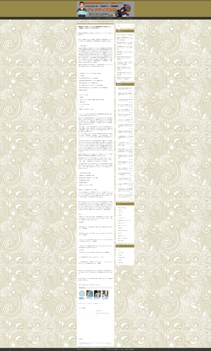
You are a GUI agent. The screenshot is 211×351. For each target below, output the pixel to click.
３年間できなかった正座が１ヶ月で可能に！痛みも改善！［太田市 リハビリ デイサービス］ (125, 63)
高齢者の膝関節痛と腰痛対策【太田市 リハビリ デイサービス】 (125, 89)
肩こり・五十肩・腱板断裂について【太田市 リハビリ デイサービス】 (125, 110)
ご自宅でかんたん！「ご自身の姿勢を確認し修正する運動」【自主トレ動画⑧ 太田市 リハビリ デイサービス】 (125, 190)
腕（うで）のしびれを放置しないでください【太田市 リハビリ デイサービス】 (125, 105)
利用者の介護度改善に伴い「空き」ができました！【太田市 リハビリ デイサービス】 (125, 163)
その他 (119, 215)
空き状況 (119, 18)
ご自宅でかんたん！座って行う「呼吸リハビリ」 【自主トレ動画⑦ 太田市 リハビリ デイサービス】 (125, 196)
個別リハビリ (120, 222)
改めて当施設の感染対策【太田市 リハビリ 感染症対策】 (125, 174)
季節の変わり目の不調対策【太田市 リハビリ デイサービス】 (125, 115)
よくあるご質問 (114, 349)
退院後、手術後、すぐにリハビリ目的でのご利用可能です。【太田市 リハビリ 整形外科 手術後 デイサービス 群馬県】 (125, 150)
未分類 (119, 233)
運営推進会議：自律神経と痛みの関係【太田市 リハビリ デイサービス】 (125, 132)
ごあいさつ (120, 212)
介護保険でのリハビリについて (99, 303)
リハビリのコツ (121, 217)
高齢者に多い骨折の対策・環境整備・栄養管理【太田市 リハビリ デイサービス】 (125, 94)
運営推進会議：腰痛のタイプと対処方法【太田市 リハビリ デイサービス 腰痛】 (125, 157)
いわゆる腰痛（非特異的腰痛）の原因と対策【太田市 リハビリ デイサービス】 (125, 126)
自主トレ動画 (120, 240)
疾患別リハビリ (121, 235)
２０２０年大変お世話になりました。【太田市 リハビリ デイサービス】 (125, 179)
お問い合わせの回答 (122, 207)
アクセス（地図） (121, 349)
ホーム (80, 18)
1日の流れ (98, 18)
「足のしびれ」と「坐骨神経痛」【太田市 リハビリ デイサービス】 (125, 120)
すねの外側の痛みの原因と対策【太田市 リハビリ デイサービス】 (125, 100)
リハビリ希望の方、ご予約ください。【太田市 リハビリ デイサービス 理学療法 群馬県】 (125, 144)
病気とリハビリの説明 (122, 238)
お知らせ (119, 210)
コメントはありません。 (89, 303)
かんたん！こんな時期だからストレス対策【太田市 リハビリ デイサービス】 (125, 184)
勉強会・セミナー (121, 225)
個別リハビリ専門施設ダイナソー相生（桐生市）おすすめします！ (125, 169)
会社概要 (126, 349)
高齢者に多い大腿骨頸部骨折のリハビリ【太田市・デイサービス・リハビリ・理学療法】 (125, 38)
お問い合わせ (128, 18)
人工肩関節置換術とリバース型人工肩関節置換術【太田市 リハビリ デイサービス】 (125, 137)
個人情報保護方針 (131, 349)
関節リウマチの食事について (122, 34)
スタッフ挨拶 (88, 18)
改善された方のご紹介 (122, 230)
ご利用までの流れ (109, 18)
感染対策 (119, 228)
